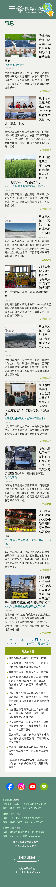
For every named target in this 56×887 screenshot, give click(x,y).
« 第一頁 (12, 639)
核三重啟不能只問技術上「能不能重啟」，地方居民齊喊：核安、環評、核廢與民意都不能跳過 (28, 713)
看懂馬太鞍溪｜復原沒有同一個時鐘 (28, 672)
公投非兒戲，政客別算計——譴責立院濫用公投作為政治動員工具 (28, 665)
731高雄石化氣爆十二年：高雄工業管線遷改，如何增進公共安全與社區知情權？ (29, 763)
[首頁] (30, 7)
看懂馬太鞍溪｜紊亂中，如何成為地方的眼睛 (44, 225)
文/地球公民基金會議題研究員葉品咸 (25, 606)
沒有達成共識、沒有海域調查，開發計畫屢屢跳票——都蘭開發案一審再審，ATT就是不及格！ (28, 726)
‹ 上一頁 (24, 639)
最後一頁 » (44, 643)
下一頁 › (30, 643)
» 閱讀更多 (45, 91)
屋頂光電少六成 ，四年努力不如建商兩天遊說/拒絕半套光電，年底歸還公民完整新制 (29, 738)
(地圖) (16, 800)
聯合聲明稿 (11, 477)
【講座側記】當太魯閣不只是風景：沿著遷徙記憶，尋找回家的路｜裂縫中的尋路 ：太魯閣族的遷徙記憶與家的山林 (29, 699)
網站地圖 (27, 857)
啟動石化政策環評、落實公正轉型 (27, 658)
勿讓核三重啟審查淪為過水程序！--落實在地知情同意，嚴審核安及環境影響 (28, 751)
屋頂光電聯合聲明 (15, 64)
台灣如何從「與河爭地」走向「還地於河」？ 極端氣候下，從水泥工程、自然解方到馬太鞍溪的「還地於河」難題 (29, 682)
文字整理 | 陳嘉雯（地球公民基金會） (25, 418)
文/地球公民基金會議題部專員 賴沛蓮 (25, 186)
